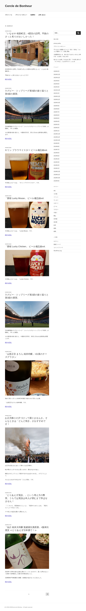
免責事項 (32, 14)
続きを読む (8, 79)
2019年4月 (56, 159)
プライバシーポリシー (21, 14)
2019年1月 (56, 168)
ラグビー (56, 209)
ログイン (56, 241)
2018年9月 (56, 181)
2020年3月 (56, 124)
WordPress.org (58, 250)
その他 (55, 193)
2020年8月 (56, 109)
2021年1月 (56, 93)
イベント (56, 197)
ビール (55, 206)
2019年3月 (56, 162)
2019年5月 (56, 155)
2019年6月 (56, 152)
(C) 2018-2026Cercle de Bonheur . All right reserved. (19, 607)
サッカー (56, 200)
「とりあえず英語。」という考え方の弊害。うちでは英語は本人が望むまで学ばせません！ (26, 498)
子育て (55, 212)
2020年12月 (57, 96)
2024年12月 (57, 74)
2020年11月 (57, 99)
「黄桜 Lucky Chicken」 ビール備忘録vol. (25, 246)
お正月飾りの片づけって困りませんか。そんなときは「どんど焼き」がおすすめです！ (26, 421)
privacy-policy (57, 43)
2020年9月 (56, 105)
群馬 (55, 228)
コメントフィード (58, 247)
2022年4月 (56, 87)
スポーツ (56, 203)
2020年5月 (56, 118)
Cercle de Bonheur (18, 6)
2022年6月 (56, 80)
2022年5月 (56, 83)
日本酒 (55, 219)
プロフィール (8, 14)
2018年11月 (57, 174)
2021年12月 (57, 90)
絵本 (55, 225)
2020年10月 (57, 102)
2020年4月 (56, 121)
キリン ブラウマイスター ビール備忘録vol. (26, 150)
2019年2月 (56, 165)
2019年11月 (57, 137)
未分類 (55, 222)
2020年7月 (56, 112)
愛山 (55, 215)
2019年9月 (56, 143)
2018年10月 (57, 177)
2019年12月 (57, 134)
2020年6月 (56, 115)
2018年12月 (57, 171)
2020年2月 (56, 127)
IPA (54, 190)
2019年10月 (57, 140)
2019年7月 (56, 149)
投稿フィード (57, 244)
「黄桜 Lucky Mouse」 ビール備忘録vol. (24, 198)
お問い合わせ (41, 14)
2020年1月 (56, 130)
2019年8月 (56, 146)
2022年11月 (57, 77)
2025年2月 (56, 71)
